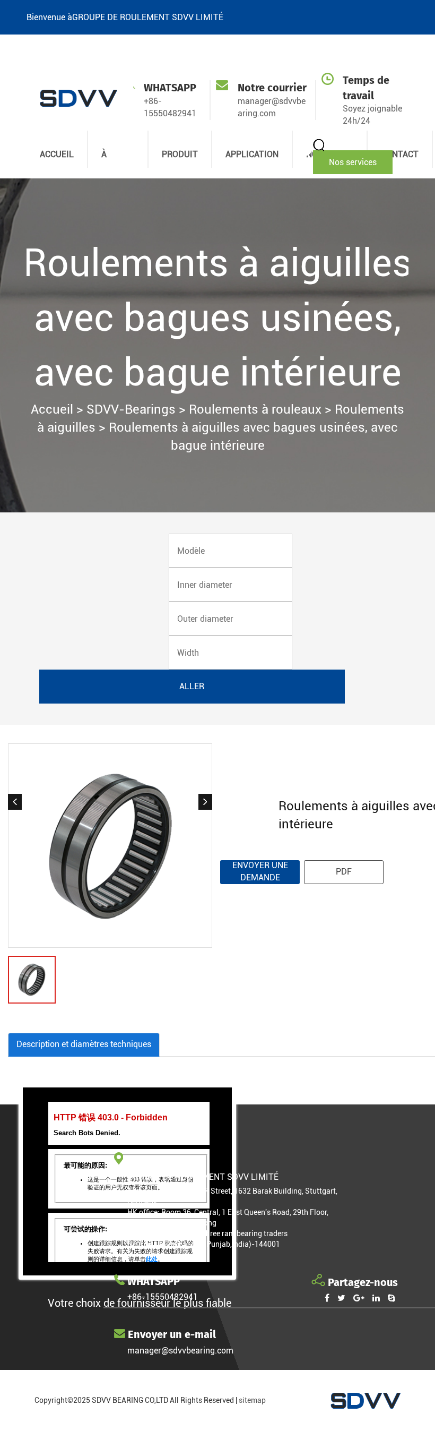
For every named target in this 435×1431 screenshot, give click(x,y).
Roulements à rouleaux (255, 409)
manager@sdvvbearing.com (180, 1351)
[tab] (84, 1045)
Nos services (353, 162)
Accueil (52, 409)
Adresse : (144, 1191)
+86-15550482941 (162, 1297)
